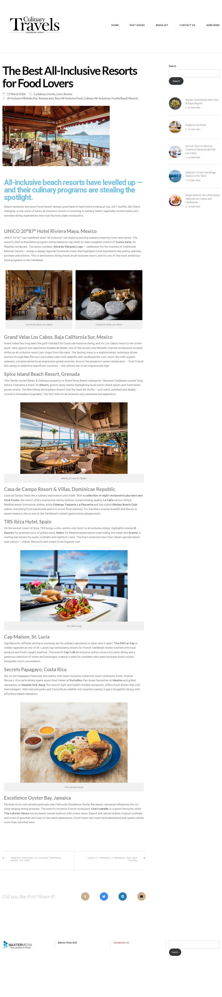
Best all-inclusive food (69, 98)
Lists (59, 94)
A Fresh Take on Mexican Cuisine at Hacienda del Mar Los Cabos (200, 149)
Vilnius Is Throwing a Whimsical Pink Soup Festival (112, 859)
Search (172, 66)
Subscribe (213, 25)
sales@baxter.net (121, 942)
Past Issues (137, 25)
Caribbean (39, 94)
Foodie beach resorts (125, 98)
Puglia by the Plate (195, 124)
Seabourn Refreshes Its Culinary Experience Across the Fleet (36, 859)
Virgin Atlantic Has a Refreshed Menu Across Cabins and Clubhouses (202, 199)
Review (67, 94)
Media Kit (162, 25)
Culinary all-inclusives (97, 98)
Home (115, 25)
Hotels (51, 94)
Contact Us (187, 25)
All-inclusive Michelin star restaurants (30, 98)
